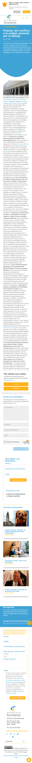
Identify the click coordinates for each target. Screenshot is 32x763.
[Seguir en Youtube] (17, 734)
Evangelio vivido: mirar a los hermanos (16, 561)
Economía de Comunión (10, 328)
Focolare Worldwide (10, 27)
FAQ (16, 757)
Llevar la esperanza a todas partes (15, 495)
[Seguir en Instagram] (10, 734)
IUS (22, 346)
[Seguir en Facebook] (7, 734)
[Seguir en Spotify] (12, 736)
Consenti (26, 12)
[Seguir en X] (14, 734)
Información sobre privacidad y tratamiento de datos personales (15, 680)
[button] (29, 623)
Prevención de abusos (21, 755)
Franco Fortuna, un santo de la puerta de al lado (15, 590)
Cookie (11, 755)
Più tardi (17, 12)
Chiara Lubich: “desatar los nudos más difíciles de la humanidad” (15, 531)
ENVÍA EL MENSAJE (17, 698)
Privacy (5, 755)
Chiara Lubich (22, 144)
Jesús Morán (17, 133)
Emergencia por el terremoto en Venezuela (15, 621)
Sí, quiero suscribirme (18, 480)
